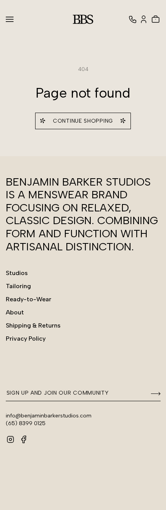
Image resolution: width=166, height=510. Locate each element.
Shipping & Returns (33, 325)
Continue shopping (83, 121)
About (15, 312)
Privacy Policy (26, 338)
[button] (14, 19)
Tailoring (18, 286)
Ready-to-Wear (28, 299)
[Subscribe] (152, 393)
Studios (17, 273)
